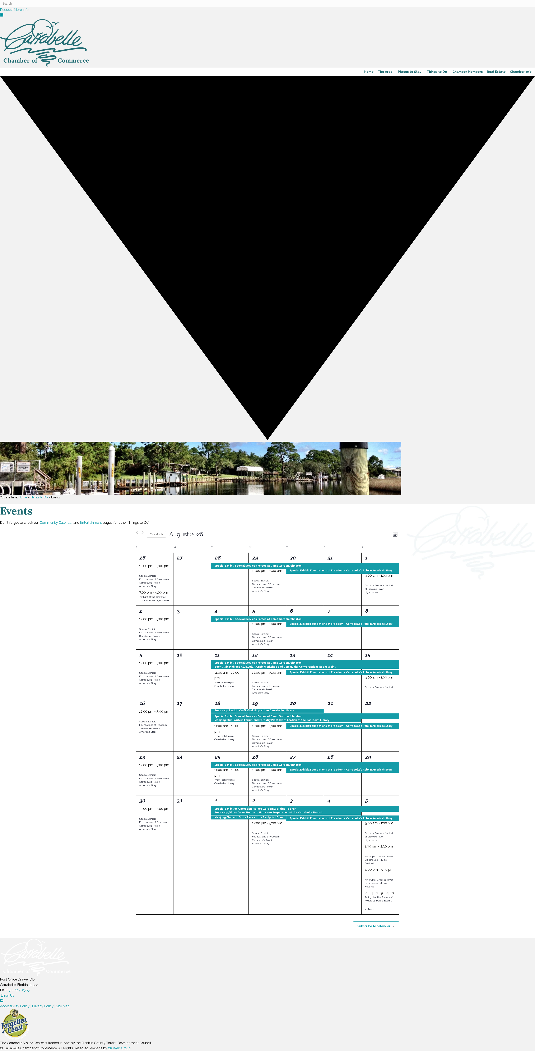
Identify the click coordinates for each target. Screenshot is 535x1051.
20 (293, 703)
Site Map (63, 1006)
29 (255, 558)
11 (216, 655)
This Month (156, 534)
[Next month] (142, 532)
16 (142, 703)
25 (217, 757)
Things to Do (437, 72)
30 (293, 558)
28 (217, 558)
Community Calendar (56, 523)
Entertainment (91, 523)
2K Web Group (119, 1048)
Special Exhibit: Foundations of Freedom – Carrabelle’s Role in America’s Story (154, 581)
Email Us (7, 995)
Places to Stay (409, 72)
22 (368, 703)
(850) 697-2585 (17, 990)
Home (369, 72)
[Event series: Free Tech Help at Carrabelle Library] (221, 678)
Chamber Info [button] (521, 72)
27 (292, 757)
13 (292, 655)
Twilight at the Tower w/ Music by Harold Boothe (378, 899)
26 (142, 558)
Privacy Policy (43, 1006)
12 (254, 655)
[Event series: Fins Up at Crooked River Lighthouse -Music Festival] (366, 852)
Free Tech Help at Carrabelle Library (224, 738)
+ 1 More (369, 909)
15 (367, 655)
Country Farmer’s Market (379, 687)
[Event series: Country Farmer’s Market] (366, 581)
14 (330, 655)
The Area (385, 72)
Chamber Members (467, 72)
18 (217, 703)
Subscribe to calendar (373, 926)
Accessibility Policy (14, 1006)
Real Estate (496, 72)
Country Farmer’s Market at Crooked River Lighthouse (379, 589)
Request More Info (14, 10)
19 (254, 703)
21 (330, 703)
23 (142, 757)
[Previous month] (137, 532)
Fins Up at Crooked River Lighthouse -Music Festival (379, 860)
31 (329, 558)
